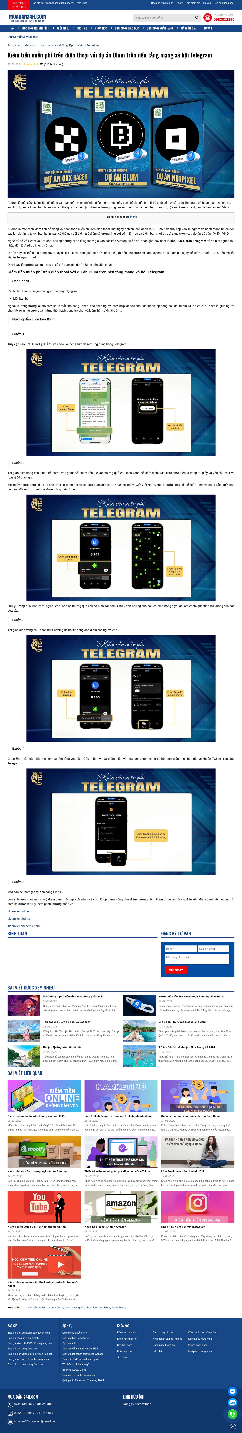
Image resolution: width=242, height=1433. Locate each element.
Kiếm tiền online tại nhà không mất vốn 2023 (36, 1115)
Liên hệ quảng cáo (223, 3)
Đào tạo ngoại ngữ (163, 1332)
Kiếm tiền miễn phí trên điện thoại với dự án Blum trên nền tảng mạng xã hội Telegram (110, 54)
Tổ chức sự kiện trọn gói (76, 1364)
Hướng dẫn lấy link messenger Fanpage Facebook (191, 996)
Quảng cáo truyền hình (74, 1332)
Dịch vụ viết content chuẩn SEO (80, 1348)
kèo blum (104, 1307)
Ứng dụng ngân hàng (160, 28)
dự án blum (118, 1307)
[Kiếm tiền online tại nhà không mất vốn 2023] (46, 1097)
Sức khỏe (122, 1357)
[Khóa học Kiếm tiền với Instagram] (199, 1207)
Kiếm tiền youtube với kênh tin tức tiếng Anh (37, 1226)
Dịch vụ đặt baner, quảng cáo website (82, 1353)
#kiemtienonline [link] (18, 911)
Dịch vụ (180, 3)
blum (67, 1307)
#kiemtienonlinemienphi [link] (24, 926)
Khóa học (101, 28)
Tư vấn (207, 3)
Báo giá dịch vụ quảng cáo (22, 1348)
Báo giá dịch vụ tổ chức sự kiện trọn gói (30, 1353)
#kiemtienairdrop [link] (19, 918)
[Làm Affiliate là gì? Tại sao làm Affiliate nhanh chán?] (123, 1097)
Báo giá (12, 1325)
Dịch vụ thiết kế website (75, 1338)
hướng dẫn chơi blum (85, 1307)
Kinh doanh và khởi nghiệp (57, 45)
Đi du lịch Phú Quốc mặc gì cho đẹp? (182, 1021)
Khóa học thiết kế (127, 1338)
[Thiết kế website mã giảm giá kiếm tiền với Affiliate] (123, 1152)
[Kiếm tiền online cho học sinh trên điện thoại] (199, 1097)
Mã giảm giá (193, 3)
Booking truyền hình (18, 5)
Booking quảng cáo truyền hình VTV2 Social (56, 3)
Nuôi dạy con (124, 1351)
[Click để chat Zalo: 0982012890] (232, 1402)
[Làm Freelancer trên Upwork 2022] (199, 1152)
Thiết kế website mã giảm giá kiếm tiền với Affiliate (117, 1171)
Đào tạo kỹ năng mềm (200, 1338)
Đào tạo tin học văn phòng (202, 1332)
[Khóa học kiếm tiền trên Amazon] (123, 1207)
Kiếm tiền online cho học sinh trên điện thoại (190, 1115)
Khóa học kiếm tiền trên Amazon (105, 1226)
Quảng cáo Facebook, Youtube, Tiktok (83, 1380)
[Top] (233, 1426)
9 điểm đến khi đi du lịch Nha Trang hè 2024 (186, 1047)
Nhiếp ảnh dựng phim (200, 1351)
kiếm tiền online (37, 1307)
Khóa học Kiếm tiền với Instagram (183, 1226)
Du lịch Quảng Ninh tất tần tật (62, 1047)
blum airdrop (55, 1307)
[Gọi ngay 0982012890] (232, 1414)
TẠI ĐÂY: (45, 344)
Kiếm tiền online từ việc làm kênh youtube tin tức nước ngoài (43, 1284)
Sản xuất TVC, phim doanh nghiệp (81, 1359)
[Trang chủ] (13, 28)
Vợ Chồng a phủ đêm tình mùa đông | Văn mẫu (73, 996)
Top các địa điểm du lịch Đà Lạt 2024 (67, 1021)
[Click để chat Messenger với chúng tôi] (232, 1391)
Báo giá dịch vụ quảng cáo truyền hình (29, 1332)
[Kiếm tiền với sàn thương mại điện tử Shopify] (46, 1152)
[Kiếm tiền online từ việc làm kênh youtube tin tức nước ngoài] (46, 1263)
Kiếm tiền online (88, 45)
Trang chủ (14, 45)
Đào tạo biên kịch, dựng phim (78, 1375)
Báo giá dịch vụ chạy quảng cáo (25, 1364)
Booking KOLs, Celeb (74, 1369)
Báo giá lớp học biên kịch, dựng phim (28, 1359)
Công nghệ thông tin (164, 1345)
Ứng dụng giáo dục (127, 28)
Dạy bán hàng (124, 1345)
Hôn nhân (158, 1351)
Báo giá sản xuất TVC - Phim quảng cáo (30, 1343)
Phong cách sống (197, 1345)
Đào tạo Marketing (127, 1332)
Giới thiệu (63, 28)
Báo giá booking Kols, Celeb (23, 1338)
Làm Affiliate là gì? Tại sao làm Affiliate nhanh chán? (119, 1115)
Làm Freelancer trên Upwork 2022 (182, 1171)
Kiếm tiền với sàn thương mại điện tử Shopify (37, 1171)
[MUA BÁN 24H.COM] (27, 18)
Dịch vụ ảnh (68, 1343)
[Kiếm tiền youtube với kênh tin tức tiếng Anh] (46, 1207)
